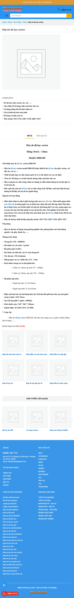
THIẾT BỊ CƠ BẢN (44, 500)
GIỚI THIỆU (7, 476)
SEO (39, 477)
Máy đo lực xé (7, 383)
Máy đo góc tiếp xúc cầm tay (13, 540)
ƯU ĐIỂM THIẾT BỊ (7, 98)
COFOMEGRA (43, 456)
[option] (13, 420)
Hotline (64, 8)
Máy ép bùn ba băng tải (11, 568)
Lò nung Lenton (32, 430)
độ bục (20, 163)
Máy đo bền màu (9, 513)
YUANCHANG (43, 487)
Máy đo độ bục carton (10, 522)
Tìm (69, 16)
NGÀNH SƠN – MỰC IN (46, 507)
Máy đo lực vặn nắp (9, 558)
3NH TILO (41, 480)
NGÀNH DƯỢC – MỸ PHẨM (47, 510)
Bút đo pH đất (7, 430)
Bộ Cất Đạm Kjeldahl (10, 500)
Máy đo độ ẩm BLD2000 (11, 516)
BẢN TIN (6, 482)
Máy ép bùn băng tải (10, 571)
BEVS (40, 453)
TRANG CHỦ (7, 473)
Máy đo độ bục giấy (9, 525)
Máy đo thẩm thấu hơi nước (12, 565)
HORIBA (41, 468)
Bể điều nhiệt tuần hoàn (11, 497)
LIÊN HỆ (5, 485)
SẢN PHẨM (7, 479)
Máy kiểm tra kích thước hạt (12, 574)
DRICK (40, 462)
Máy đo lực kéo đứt (9, 549)
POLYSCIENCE (43, 474)
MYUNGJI (41, 471)
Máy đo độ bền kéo (9, 519)
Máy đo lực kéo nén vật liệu (12, 552)
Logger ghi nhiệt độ (9, 504)
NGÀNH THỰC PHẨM (45, 513)
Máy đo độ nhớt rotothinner (12, 534)
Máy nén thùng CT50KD (59, 430)
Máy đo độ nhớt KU (9, 531)
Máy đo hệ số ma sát (10, 543)
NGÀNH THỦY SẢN (45, 516)
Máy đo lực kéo (8, 546)
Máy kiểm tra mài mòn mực (36, 354)
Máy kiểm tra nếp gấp (58, 354)
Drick (36, 151)
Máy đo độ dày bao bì (34, 383)
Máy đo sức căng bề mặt (11, 562)
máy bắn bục (47, 201)
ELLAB (40, 465)
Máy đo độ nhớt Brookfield (12, 528)
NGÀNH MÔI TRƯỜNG (46, 519)
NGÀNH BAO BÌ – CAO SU (47, 504)
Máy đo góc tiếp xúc (10, 537)
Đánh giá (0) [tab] (41, 136)
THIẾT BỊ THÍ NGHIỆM (46, 497)
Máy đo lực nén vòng (10, 555)
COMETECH (42, 459)
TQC (39, 484)
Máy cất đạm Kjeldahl (10, 510)
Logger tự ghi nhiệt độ (10, 507)
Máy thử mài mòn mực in (11, 354)
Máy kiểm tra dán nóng (58, 383)
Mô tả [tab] (29, 136)
